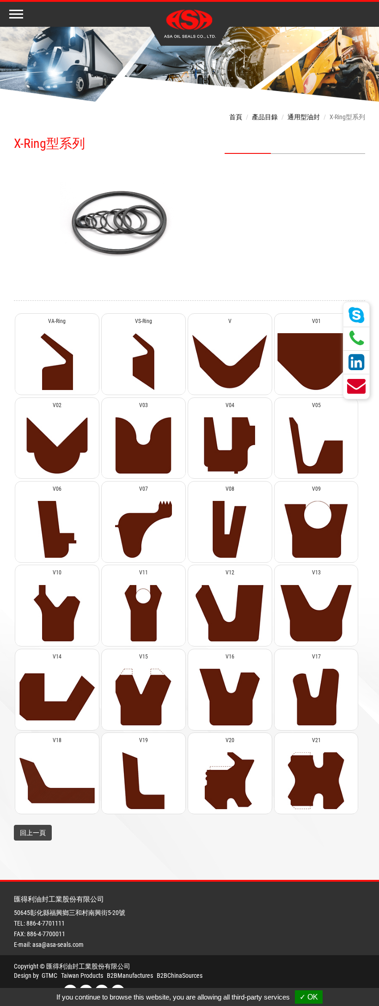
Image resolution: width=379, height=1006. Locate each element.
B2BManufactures (130, 975)
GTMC (49, 975)
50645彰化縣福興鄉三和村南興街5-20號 (69, 912)
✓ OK (309, 997)
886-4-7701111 (45, 923)
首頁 (235, 117)
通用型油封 (303, 117)
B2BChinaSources (179, 975)
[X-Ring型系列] (119, 222)
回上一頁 (33, 832)
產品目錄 (265, 117)
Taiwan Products (82, 975)
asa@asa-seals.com (58, 944)
